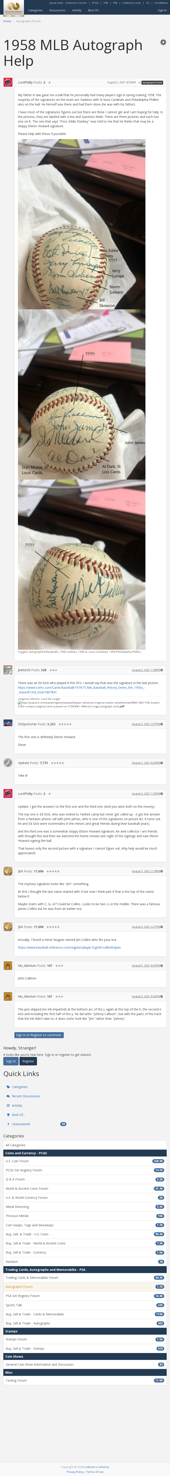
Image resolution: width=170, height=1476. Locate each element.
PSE (115, 2)
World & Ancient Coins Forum (84, 1188)
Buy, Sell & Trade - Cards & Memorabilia (84, 1314)
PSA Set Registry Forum (84, 1296)
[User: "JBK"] (8, 871)
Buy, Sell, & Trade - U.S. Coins (84, 1234)
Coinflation (161, 2)
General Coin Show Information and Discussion (84, 1364)
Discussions (57, 10)
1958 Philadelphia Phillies (125, 652)
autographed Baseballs (43, 652)
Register (36, 1035)
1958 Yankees (68, 652)
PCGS (95, 2)
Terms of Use (95, 1472)
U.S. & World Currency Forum (84, 1197)
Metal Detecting (84, 1207)
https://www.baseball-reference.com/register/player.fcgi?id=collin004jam (69, 947)
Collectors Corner (76, 2)
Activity (76, 10)
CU (147, 2)
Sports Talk (84, 1305)
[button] (163, 42)
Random (84, 1262)
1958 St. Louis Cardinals (93, 652)
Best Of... (94, 10)
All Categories (15, 1145)
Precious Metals (84, 1216)
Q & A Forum (84, 1179)
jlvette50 (24, 670)
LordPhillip (25, 82)
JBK (20, 871)
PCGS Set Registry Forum (84, 1170)
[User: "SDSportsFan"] (8, 722)
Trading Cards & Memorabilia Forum (84, 1277)
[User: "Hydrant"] (8, 762)
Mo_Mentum (27, 965)
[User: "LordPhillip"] (8, 82)
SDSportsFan (27, 724)
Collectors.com (131, 2)
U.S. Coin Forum (84, 1161)
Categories (35, 10)
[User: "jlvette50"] (8, 669)
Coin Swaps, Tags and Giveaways (84, 1225)
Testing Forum (84, 1380)
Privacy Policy (75, 1472)
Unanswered (38, 1124)
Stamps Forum (84, 1339)
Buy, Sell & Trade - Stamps (84, 1348)
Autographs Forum (152, 82)
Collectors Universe (96, 1467)
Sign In (162, 10)
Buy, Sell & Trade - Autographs (84, 1323)
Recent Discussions (25, 1096)
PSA (106, 2)
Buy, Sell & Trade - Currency (84, 1252)
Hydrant (23, 763)
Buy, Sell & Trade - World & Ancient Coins (84, 1243)
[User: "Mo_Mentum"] (8, 965)
